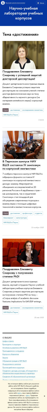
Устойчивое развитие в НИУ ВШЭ (15, 348)
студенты (38, 213)
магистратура (21, 218)
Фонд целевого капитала (12, 364)
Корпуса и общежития (11, 354)
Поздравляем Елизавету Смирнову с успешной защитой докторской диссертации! (22, 75)
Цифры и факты (8, 341)
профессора (27, 213)
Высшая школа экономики (15, 3)
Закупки (5, 358)
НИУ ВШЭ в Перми (11, 115)
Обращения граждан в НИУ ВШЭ (15, 361)
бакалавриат (8, 218)
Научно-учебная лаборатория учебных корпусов (23, 13)
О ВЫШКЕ (7, 337)
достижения (15, 110)
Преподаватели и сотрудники (13, 351)
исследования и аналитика (32, 110)
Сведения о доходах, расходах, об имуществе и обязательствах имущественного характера (20, 372)
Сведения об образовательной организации (19, 377)
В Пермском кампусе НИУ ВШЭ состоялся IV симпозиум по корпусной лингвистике (21, 164)
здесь (19, 393)
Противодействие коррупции (13, 367)
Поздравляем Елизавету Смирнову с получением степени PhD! (18, 272)
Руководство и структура (12, 344)
